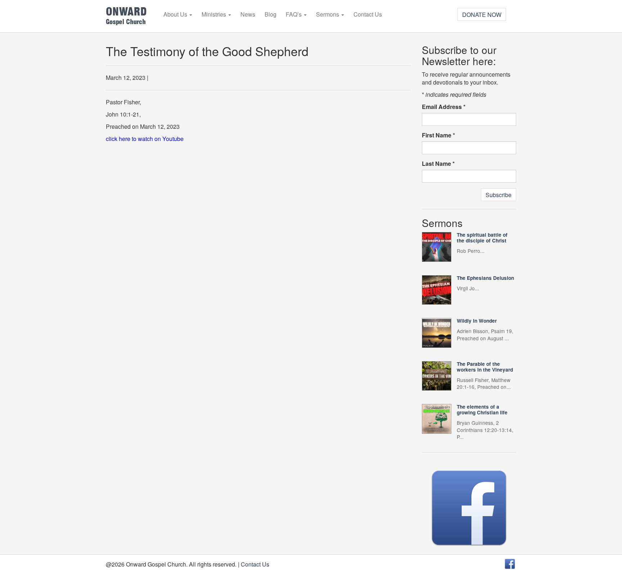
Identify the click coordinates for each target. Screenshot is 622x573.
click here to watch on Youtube (145, 139)
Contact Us (367, 14)
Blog (270, 14)
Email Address (443, 107)
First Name (438, 135)
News (247, 14)
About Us (176, 14)
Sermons (328, 14)
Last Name (438, 164)
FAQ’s (294, 14)
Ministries (214, 14)
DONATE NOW (481, 14)
